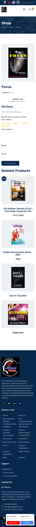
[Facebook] (4, 403)
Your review (7, 129)
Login (24, 3)
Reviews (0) (18, 99)
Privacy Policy (8, 473)
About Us (22, 415)
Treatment (23, 439)
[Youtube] (14, 403)
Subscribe (14, 522)
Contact (22, 457)
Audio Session (24, 442)
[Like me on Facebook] (4, 3)
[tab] (18, 99)
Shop (5, 445)
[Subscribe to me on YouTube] (9, 3)
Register (31, 3)
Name (4, 145)
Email (4, 154)
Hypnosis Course (9, 442)
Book (12, 92)
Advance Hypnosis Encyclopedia (8, 432)
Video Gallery (24, 451)
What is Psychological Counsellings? (24, 432)
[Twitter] (9, 403)
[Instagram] (20, 403)
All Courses (7, 439)
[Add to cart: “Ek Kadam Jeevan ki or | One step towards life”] (15, 196)
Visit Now (27, 522)
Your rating (7, 120)
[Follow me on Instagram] (18, 3)
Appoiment (7, 469)
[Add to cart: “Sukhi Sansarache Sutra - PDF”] (15, 240)
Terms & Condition (10, 476)
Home (5, 415)
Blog (5, 457)
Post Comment (10, 163)
